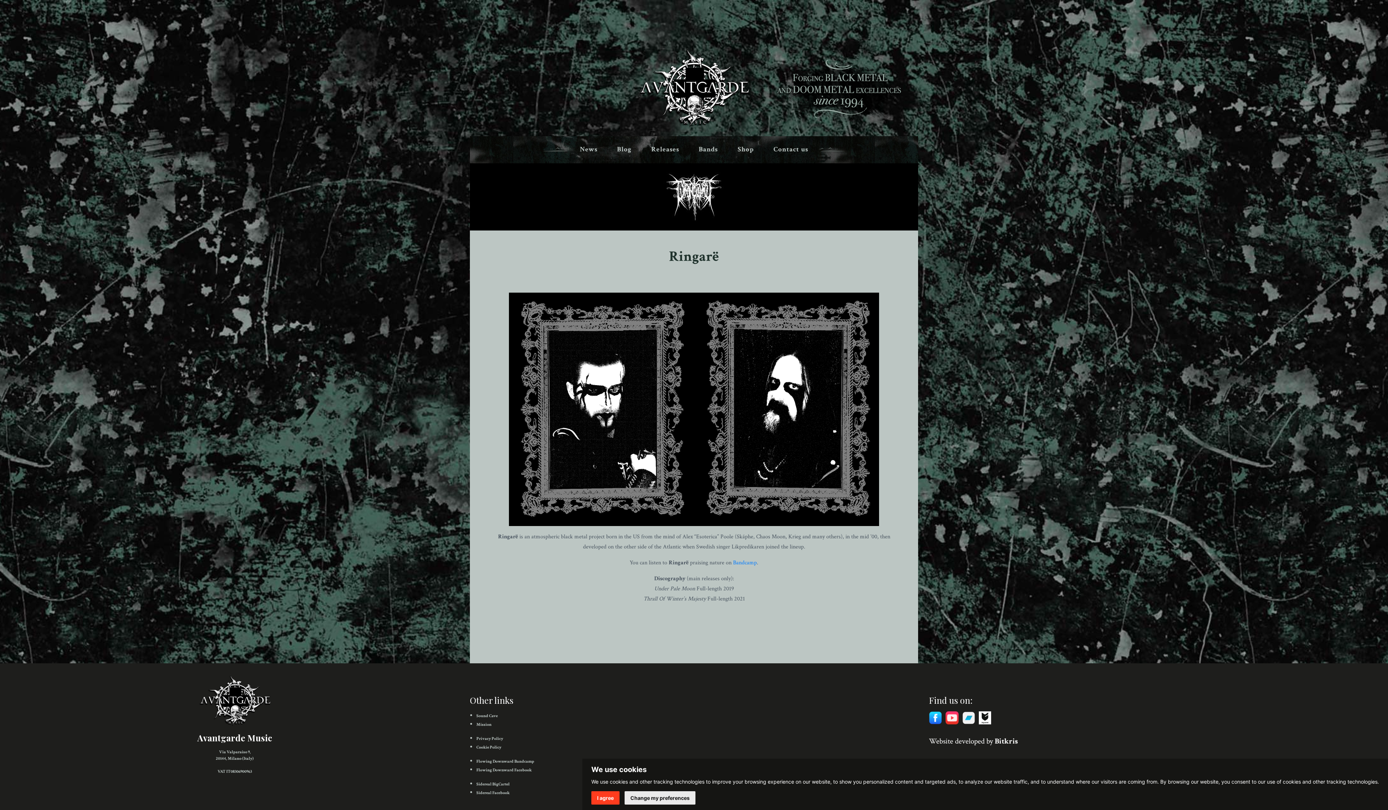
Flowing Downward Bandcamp (505, 761)
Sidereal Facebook (493, 793)
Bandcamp (745, 562)
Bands (708, 149)
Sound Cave (487, 716)
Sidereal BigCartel (493, 784)
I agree (605, 798)
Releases (665, 149)
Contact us (791, 149)
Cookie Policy (488, 747)
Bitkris (1006, 741)
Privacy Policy (489, 738)
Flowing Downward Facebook (504, 770)
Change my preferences (660, 798)
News (588, 149)
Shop (746, 149)
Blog (624, 149)
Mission (484, 724)
